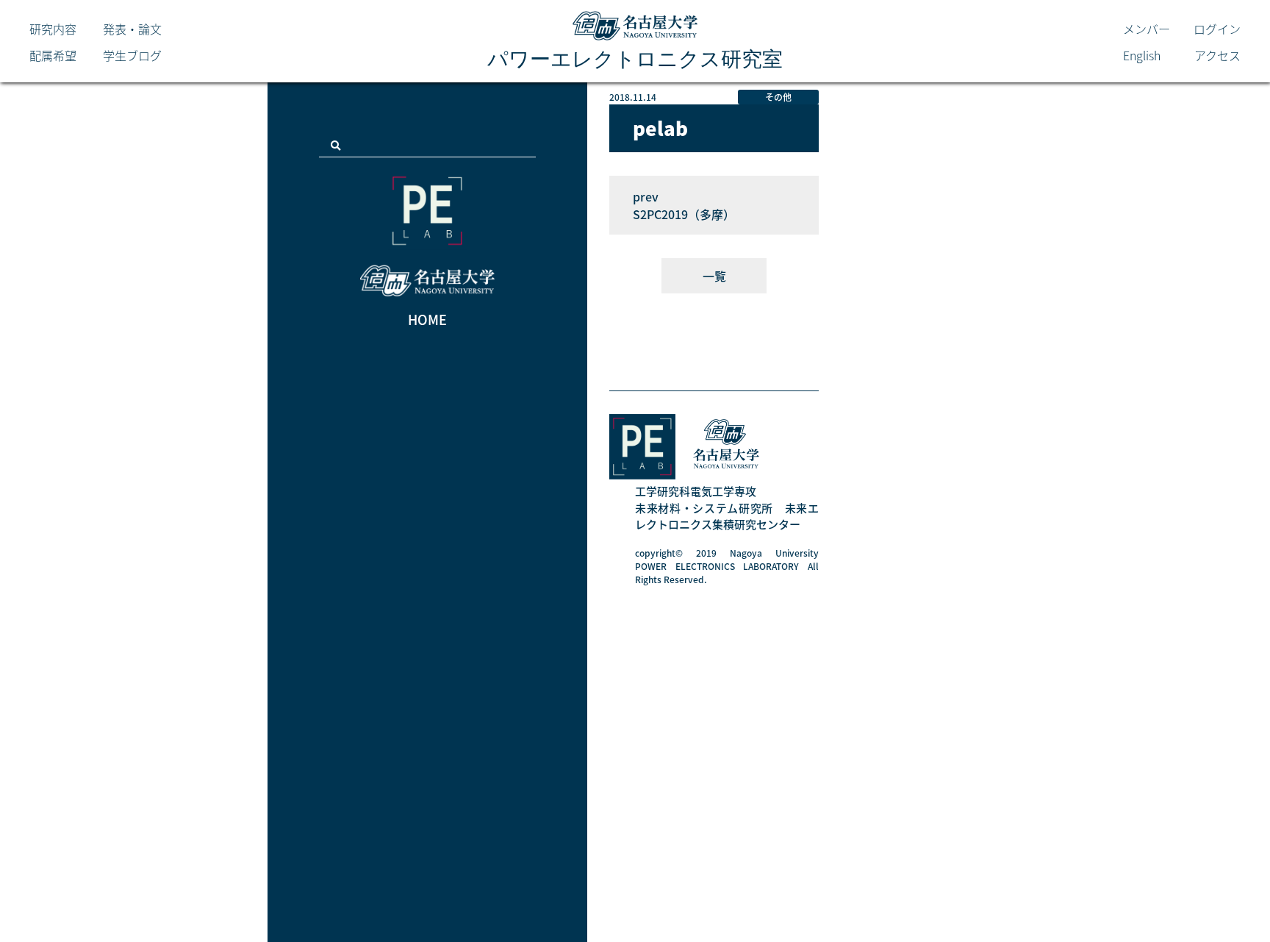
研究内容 (52, 29)
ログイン (1217, 29)
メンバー (1146, 29)
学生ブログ (132, 55)
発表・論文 (132, 29)
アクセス (1217, 55)
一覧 (714, 276)
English (1141, 55)
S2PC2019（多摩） (684, 214)
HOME (427, 319)
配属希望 (52, 55)
